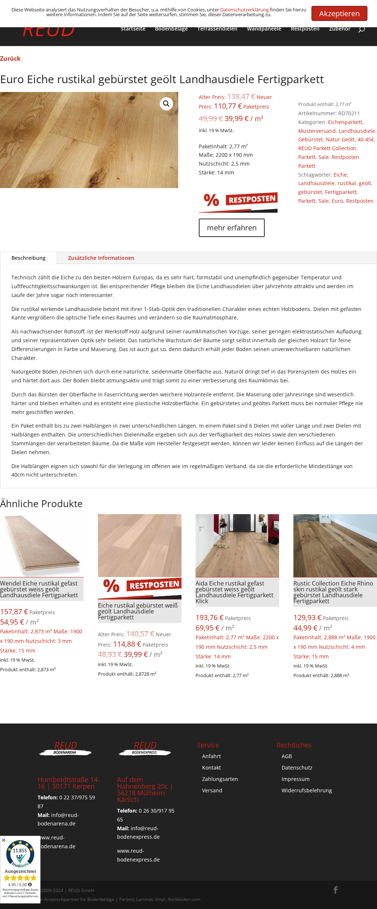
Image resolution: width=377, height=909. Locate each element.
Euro (337, 200)
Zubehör (339, 29)
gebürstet (310, 191)
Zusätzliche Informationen (101, 257)
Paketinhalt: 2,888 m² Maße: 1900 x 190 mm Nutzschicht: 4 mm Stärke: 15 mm (334, 619)
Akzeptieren (339, 13)
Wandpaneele (264, 29)
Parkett (307, 156)
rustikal (347, 183)
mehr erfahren (232, 228)
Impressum (296, 778)
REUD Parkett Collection (327, 148)
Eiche (340, 174)
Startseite (133, 29)
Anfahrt (211, 756)
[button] (166, 103)
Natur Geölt (340, 139)
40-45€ (365, 139)
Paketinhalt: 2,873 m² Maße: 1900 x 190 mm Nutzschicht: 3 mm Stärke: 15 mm (41, 616)
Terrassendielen (217, 29)
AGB (287, 756)
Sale (323, 156)
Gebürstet (310, 139)
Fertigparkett (341, 191)
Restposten (305, 29)
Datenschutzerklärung (244, 9)
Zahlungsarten (220, 778)
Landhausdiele (357, 130)
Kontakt (211, 767)
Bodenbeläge (171, 29)
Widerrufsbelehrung (307, 790)
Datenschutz (297, 767)
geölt (365, 183)
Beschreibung (28, 257)
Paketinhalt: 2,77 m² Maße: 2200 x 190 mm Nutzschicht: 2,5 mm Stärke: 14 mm (237, 619)
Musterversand (317, 130)
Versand (212, 790)
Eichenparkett (345, 122)
